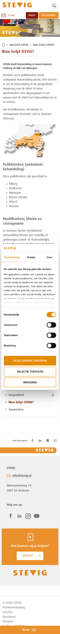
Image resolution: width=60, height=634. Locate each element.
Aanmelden (16, 409)
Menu (26, 629)
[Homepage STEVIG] (17, 5)
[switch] (51, 325)
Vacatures (49, 15)
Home (3, 44)
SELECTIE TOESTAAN (30, 371)
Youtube (37, 516)
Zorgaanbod (16, 395)
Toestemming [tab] (12, 257)
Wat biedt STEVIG (19, 45)
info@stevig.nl (22, 475)
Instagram (28, 516)
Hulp (32, 15)
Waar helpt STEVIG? (43, 45)
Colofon (7, 612)
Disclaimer (9, 616)
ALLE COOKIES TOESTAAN (30, 360)
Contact (27, 555)
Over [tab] (49, 257)
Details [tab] (31, 257)
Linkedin (20, 516)
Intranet (7, 621)
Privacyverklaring (13, 607)
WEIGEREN (30, 382)
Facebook (11, 516)
